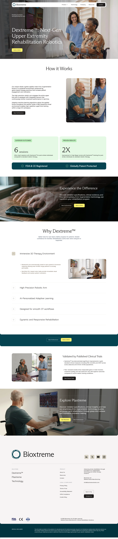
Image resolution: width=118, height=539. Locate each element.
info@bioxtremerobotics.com (91, 482)
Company (83, 4)
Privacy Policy (63, 485)
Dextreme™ (17, 473)
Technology (74, 4)
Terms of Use (63, 488)
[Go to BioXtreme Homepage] (19, 4)
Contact (62, 478)
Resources (91, 4)
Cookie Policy (63, 497)
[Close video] (0, 538)
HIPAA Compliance (65, 494)
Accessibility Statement (66, 491)
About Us (62, 472)
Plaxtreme (17, 477)
